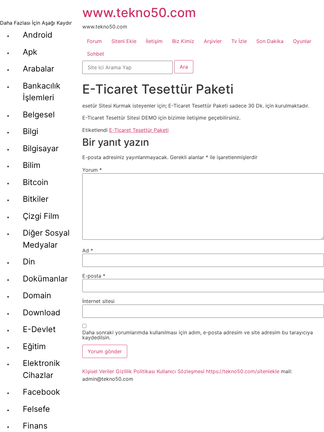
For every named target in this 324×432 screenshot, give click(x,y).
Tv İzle (239, 41)
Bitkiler (35, 199)
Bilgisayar (41, 148)
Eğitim (34, 346)
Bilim (31, 165)
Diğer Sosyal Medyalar (46, 239)
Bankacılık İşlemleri (41, 91)
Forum (94, 41)
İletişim (154, 41)
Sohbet (95, 54)
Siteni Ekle (123, 41)
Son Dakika (270, 41)
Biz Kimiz (183, 41)
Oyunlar (302, 41)
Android (38, 35)
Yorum (92, 169)
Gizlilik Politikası (135, 371)
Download (41, 312)
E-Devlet (39, 329)
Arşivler (213, 41)
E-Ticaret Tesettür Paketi (139, 130)
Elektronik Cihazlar (41, 369)
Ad (87, 250)
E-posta (93, 275)
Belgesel (39, 114)
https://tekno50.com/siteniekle (242, 371)
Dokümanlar (45, 278)
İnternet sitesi (98, 301)
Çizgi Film (41, 216)
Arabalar (38, 68)
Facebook (41, 392)
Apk (30, 52)
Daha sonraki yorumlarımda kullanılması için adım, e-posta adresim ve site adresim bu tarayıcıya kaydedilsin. (197, 335)
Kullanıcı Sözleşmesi (180, 371)
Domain (37, 295)
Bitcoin (35, 182)
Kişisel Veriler (98, 371)
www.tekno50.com (139, 12)
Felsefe (36, 409)
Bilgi (30, 131)
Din (29, 261)
